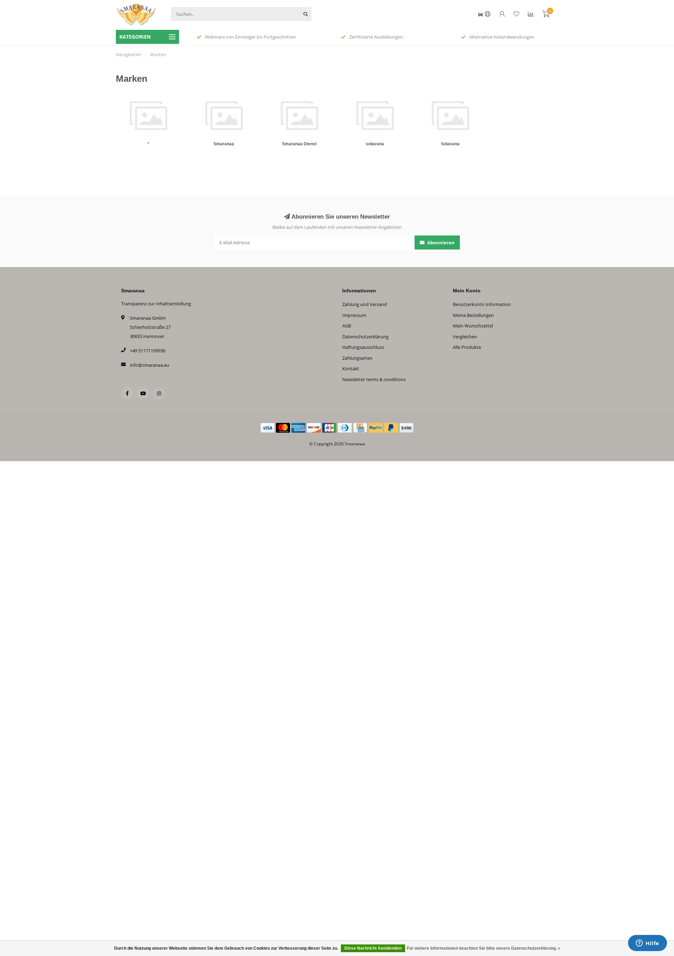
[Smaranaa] (223, 115)
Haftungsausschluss (363, 347)
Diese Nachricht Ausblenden (373, 948)
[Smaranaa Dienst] (299, 115)
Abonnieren (440, 242)
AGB (346, 326)
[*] (148, 115)
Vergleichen (465, 336)
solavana (375, 143)
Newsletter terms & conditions (374, 379)
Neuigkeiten (128, 54)
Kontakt (350, 368)
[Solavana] (450, 115)
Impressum (354, 315)
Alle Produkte (467, 347)
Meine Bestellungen (473, 315)
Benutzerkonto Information (482, 304)
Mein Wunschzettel (473, 326)
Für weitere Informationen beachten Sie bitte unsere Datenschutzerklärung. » (483, 948)
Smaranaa (223, 143)
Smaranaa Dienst (299, 143)
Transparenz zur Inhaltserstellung (156, 303)
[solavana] (374, 115)
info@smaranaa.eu (149, 365)
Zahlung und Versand (364, 304)
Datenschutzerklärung (365, 336)
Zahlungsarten (357, 358)
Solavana (450, 143)
